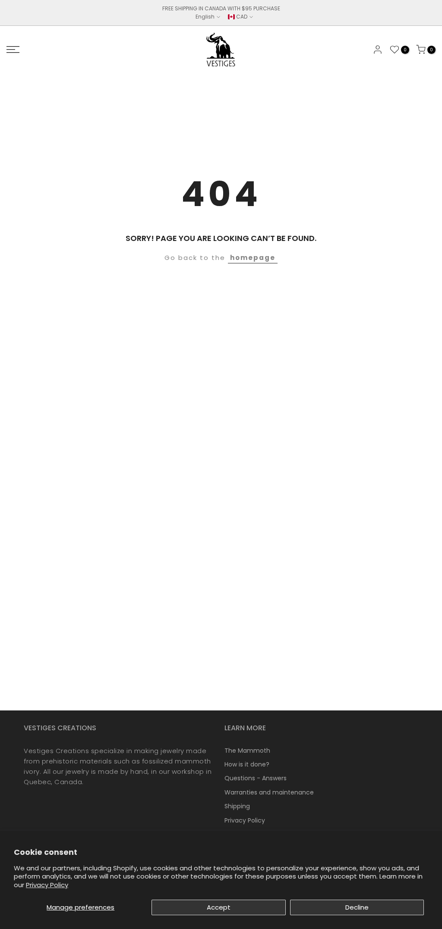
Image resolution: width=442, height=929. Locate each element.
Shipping (237, 806)
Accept (218, 907)
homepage (252, 257)
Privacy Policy (47, 884)
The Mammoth (247, 750)
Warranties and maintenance (269, 792)
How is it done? (246, 764)
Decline (357, 907)
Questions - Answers (255, 778)
